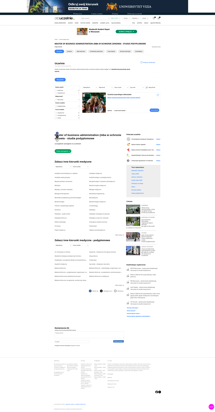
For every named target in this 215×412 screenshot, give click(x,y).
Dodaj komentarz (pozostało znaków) (65, 330)
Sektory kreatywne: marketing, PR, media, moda (72, 369)
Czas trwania (111, 51)
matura (146, 23)
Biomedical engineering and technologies (68, 198)
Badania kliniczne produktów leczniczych (68, 276)
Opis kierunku (81, 51)
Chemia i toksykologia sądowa (64, 206)
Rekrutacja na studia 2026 (135, 14)
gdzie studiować (146, 237)
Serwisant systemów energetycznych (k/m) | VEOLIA (86, 370)
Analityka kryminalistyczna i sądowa (66, 173)
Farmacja (57, 226)
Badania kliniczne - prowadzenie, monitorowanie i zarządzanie (105, 272)
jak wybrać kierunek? (148, 226)
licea (133, 23)
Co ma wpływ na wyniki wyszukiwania (63, 66)
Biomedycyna (93, 198)
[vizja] (107, 6)
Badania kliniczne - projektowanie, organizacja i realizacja (71, 272)
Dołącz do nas (78, 14)
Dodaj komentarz (118, 341)
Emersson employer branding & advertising (71, 409)
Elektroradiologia (60, 222)
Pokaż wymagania (62, 151)
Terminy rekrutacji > (132, 308)
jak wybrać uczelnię (147, 252)
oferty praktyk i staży (148, 209)
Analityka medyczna (95, 173)
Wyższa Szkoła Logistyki (138, 144)
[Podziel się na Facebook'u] (57, 133)
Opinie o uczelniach (98, 14)
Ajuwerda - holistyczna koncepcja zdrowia (102, 252)
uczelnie (70, 23)
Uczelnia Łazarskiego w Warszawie (119, 94)
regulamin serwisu (75, 345)
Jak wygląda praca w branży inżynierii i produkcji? (59, 373)
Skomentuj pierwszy (211, 407)
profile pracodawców (148, 212)
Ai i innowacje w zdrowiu (62, 252)
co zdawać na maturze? (133, 228)
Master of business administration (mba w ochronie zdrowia (124, 97)
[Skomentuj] (57, 140)
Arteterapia (92, 260)
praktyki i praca (104, 23)
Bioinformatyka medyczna (97, 185)
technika (139, 23)
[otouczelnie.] (65, 18)
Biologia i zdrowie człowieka (63, 189)
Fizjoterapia (93, 226)
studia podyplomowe (148, 241)
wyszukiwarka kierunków (145, 220)
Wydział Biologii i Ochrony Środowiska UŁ (143, 155)
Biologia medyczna (95, 189)
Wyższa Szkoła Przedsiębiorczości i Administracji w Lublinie (145, 150)
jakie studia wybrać (147, 235)
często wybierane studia (147, 239)
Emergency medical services (98, 222)
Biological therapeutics (62, 194)
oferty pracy (145, 208)
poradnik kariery (146, 211)
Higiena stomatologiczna (97, 230)
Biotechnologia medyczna (97, 202)
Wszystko (59, 51)
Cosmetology (93, 206)
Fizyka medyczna (60, 230)
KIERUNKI (110, 110)
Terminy (126, 18)
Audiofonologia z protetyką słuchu (100, 177)
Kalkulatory (134, 18)
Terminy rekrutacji (125, 51)
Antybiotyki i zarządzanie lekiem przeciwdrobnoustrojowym (71, 260)
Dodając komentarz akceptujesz (67, 345)
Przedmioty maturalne (96, 51)
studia (76, 23)
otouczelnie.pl (57, 404)
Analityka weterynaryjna (62, 177)
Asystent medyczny (61, 264)
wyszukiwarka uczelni (148, 250)
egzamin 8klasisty (155, 23)
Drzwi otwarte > (131, 310)
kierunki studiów (85, 23)
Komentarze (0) (156, 47)
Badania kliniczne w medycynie (99, 276)
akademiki (95, 23)
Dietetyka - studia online (62, 214)
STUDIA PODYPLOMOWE (119, 110)
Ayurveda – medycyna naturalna (99, 264)
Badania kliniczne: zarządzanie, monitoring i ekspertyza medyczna (71, 280)
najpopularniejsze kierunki (147, 223)
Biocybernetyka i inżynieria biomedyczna (102, 181)
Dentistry (58, 210)
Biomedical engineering (96, 194)
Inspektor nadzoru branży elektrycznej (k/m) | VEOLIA (85, 382)
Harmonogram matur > (133, 313)
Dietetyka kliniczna (61, 218)
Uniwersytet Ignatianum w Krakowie (142, 160)
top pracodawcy (115, 23)
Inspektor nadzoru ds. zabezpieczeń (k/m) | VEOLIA (86, 365)
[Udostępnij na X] (57, 136)
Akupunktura (93, 256)
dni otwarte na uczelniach (146, 254)
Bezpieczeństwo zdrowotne (63, 181)
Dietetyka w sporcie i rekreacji (98, 218)
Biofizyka (57, 185)
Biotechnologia (59, 202)
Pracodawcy (138, 51)
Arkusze (144, 18)
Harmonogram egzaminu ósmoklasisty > (139, 316)
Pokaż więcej (119, 235)
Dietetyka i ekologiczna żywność (99, 214)
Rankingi (115, 14)
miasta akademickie (60, 23)
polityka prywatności (80, 404)
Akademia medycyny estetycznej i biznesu (68, 256)
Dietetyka (92, 210)
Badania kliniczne (60, 268)
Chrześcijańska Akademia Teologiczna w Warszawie (145, 139)
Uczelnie (69, 51)
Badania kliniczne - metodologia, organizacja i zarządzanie (105, 268)
